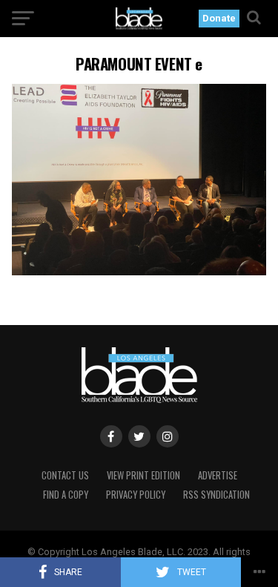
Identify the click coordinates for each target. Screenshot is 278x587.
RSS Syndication (216, 495)
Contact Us (65, 475)
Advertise (217, 475)
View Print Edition (143, 475)
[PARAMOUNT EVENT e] (139, 271)
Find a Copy (65, 495)
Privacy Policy (135, 495)
